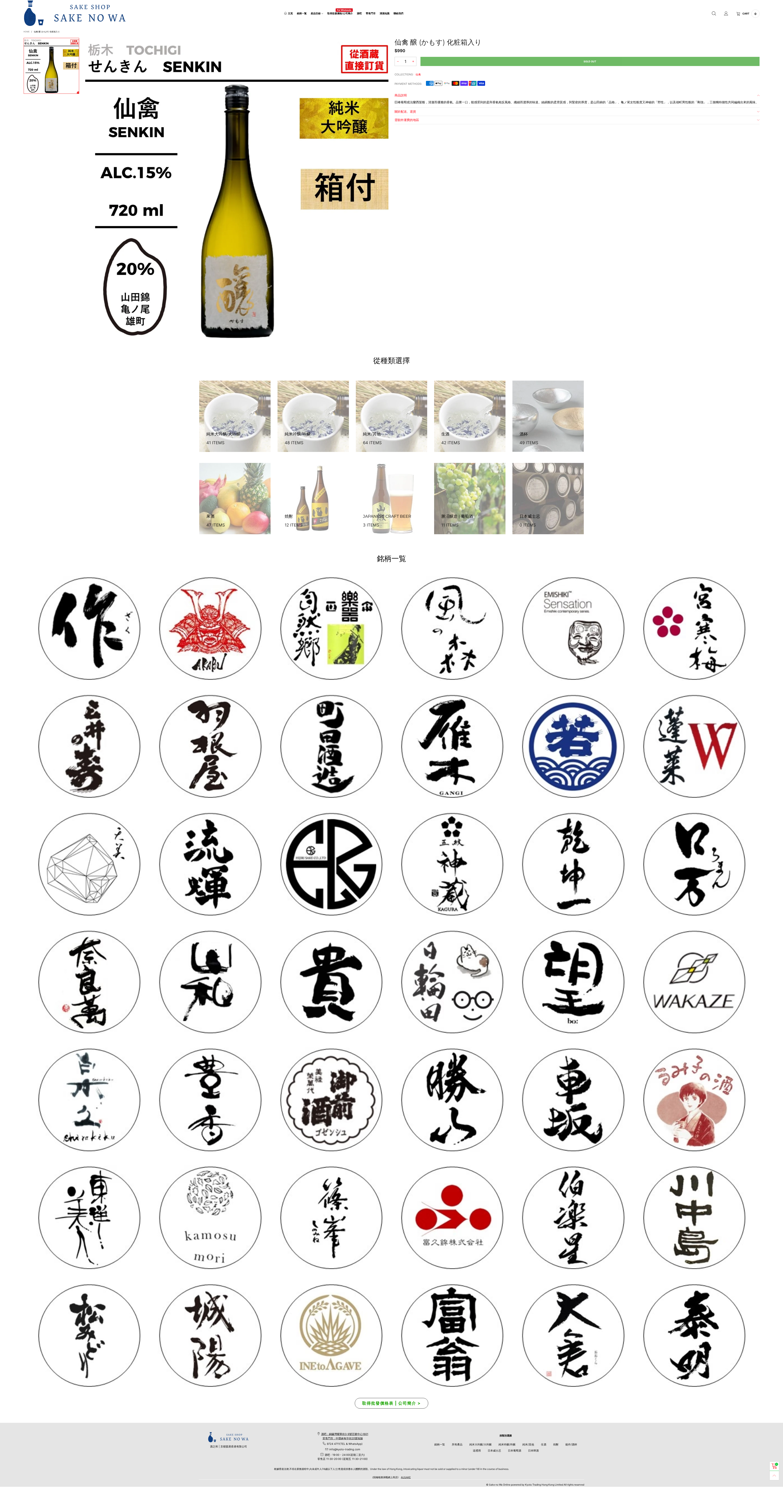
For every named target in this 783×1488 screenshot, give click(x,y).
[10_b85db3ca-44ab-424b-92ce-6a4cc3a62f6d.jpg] (694, 628)
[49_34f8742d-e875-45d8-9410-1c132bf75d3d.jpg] (89, 1217)
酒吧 (359, 13)
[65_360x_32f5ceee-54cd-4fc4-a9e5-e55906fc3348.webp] (573, 1335)
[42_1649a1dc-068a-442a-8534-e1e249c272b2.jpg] (452, 864)
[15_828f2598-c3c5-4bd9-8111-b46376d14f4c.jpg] (452, 982)
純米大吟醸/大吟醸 (480, 1444)
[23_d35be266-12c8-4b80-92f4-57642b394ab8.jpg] (452, 1099)
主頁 (290, 13)
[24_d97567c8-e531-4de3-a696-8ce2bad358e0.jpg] (452, 1335)
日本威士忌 (494, 1450)
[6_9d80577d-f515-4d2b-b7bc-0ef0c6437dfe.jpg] (331, 1217)
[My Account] (726, 13)
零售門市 (371, 13)
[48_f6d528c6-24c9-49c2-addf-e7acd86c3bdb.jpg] (331, 864)
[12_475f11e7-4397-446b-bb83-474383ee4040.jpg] (573, 1099)
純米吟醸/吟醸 (507, 1444)
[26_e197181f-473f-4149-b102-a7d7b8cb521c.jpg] (452, 1217)
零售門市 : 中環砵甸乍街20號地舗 (343, 1438)
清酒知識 (384, 13)
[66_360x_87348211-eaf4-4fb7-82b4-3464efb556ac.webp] (694, 1335)
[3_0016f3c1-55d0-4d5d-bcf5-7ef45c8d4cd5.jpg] (210, 746)
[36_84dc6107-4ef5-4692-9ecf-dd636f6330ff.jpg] (331, 628)
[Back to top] (774, 1475)
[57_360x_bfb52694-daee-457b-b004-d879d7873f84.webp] (89, 864)
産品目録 (316, 13)
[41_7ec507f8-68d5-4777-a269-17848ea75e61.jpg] (89, 1099)
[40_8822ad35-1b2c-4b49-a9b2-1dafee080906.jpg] (331, 982)
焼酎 (555, 1444)
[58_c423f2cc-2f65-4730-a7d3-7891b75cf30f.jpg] (210, 864)
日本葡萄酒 (514, 1450)
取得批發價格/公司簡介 (340, 13)
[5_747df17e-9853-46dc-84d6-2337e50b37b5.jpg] (573, 1217)
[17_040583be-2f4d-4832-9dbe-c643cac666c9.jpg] (210, 1335)
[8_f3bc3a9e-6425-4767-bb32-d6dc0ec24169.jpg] (452, 746)
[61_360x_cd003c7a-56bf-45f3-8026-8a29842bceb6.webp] (89, 1335)
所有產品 (457, 1444)
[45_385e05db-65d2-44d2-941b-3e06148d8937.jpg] (210, 982)
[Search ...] (714, 13)
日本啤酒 (533, 1450)
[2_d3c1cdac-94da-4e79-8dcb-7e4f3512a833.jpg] (89, 746)
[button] (398, 61)
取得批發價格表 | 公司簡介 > (391, 1403)
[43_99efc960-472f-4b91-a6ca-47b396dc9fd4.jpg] (89, 982)
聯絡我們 (398, 13)
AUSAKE (406, 1477)
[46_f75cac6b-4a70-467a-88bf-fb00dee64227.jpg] (573, 864)
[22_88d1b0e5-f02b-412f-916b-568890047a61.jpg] (694, 1099)
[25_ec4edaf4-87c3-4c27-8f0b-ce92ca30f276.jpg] (694, 1217)
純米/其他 (528, 1444)
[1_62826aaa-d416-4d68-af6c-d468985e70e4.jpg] (89, 628)
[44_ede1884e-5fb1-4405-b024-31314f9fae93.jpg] (694, 864)
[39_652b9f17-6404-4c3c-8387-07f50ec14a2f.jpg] (694, 982)
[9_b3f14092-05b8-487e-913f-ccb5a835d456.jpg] (573, 746)
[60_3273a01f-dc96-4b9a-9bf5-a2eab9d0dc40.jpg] (573, 628)
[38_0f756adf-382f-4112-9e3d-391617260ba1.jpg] (210, 1099)
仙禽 (418, 74)
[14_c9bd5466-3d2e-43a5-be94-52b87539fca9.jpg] (331, 1099)
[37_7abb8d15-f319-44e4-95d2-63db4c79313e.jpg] (573, 982)
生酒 (543, 1444)
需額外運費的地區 (407, 120)
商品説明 (401, 95)
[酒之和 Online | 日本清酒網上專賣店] (74, 13)
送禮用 (477, 1450)
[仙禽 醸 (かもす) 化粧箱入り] (236, 189)
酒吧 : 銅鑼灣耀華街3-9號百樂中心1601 (344, 1434)
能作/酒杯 (571, 1444)
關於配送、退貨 (405, 111)
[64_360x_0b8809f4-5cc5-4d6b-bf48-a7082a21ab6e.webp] (331, 1335)
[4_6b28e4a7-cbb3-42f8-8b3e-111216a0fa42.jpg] (210, 628)
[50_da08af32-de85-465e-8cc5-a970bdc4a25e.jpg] (210, 1217)
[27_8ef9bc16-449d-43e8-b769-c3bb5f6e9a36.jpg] (452, 628)
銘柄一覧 (302, 13)
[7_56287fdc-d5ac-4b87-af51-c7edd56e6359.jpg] (331, 746)
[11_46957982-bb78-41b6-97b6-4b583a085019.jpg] (694, 746)
